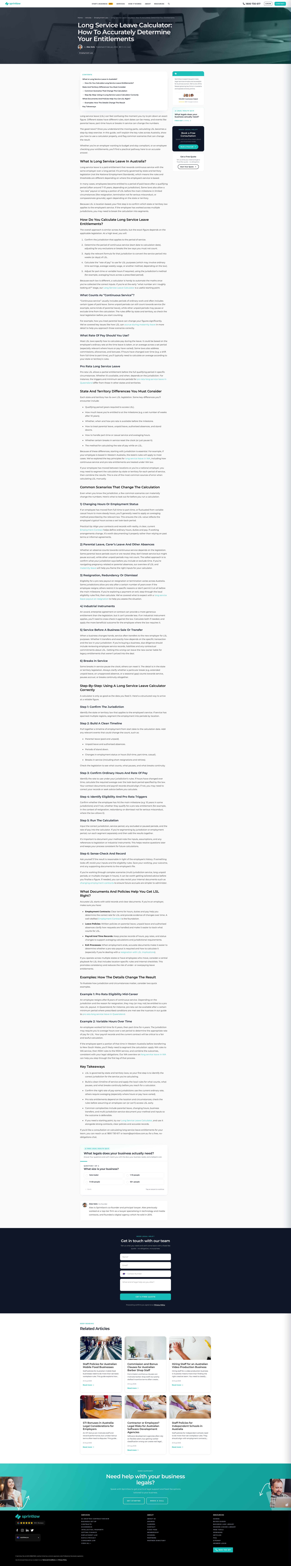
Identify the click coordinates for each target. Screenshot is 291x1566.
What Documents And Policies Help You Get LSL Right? (106, 99)
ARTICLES (217, 1535)
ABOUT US (151, 1519)
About (148, 4)
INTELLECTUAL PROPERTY (92, 1529)
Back (89, 1189)
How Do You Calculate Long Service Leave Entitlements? (109, 83)
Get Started (134, 1501)
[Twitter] (32, 1530)
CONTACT (280, 4)
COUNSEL (151, 1535)
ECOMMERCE (86, 1527)
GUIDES (216, 1519)
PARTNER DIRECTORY (156, 1540)
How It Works (134, 4)
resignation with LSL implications (137, 952)
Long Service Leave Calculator (118, 288)
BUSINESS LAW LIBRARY (223, 1524)
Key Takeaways (89, 106)
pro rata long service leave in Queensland (104, 1014)
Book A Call (157, 1501)
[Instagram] (22, 1530)
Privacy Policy (159, 1305)
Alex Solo (91, 47)
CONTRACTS (86, 1524)
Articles (88, 18)
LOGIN (268, 4)
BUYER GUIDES (219, 1521)
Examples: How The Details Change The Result (105, 103)
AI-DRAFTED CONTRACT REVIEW (95, 1519)
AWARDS (151, 1521)
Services (121, 4)
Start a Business (102, 4)
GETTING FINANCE (89, 1532)
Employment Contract (91, 530)
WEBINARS (218, 1532)
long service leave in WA (137, 458)
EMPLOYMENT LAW (89, 1535)
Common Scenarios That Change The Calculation (106, 91)
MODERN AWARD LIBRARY (224, 1527)
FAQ (215, 1538)
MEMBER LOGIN (219, 1543)
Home (80, 18)
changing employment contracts (97, 883)
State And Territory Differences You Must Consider (104, 87)
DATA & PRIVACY (88, 1538)
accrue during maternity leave (140, 324)
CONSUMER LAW (88, 1540)
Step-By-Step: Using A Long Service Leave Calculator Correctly (112, 95)
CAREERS (151, 1524)
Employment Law (101, 18)
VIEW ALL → (86, 1543)
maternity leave (88, 568)
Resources (159, 4)
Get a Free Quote (145, 1297)
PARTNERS (151, 1538)
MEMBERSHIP (153, 1532)
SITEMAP (217, 1540)
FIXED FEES (152, 1529)
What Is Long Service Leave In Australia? (99, 79)
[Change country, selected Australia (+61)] (123, 1274)
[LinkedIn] (27, 1530)
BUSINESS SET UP (89, 1521)
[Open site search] (168, 3)
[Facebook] (17, 1530)
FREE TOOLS (218, 1529)
